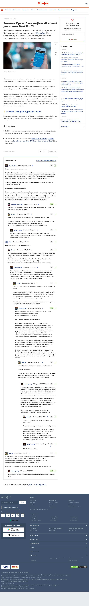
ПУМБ (32, 141)
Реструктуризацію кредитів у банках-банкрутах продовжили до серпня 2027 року (72, 100)
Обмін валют (33, 528)
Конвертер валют (34, 507)
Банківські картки (53, 502)
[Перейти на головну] (44, 3)
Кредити (25, 10)
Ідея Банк (26, 141)
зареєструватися (40, 485)
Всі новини (64, 126)
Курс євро (71, 500)
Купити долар (33, 530)
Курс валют (33, 500)
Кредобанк (43, 138)
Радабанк (51, 138)
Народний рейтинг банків (75, 507)
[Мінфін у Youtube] (22, 515)
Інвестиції (52, 10)
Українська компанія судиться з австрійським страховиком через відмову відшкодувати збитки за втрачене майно (72, 89)
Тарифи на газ (72, 504)
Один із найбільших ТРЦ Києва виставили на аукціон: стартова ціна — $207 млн (72, 66)
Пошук (22, 502)
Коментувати (53, 151)
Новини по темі (67, 46)
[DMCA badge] (79, 567)
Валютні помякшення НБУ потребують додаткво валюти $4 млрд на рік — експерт (72, 59)
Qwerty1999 (12, 166)
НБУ (28, 38)
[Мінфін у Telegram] (8, 515)
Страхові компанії (73, 560)
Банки (33, 10)
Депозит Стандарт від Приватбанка (23, 111)
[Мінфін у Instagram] (17, 515)
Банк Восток (17, 141)
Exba (10, 242)
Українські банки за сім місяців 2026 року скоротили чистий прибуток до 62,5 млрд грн (72, 111)
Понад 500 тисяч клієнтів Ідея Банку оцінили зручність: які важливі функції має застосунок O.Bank (72, 83)
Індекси (74, 10)
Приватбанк (40, 33)
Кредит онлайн (53, 507)
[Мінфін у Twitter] (13, 515)
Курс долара (52, 500)
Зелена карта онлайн (35, 558)
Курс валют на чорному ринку (76, 528)
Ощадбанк (35, 138)
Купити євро (52, 530)
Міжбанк (32, 504)
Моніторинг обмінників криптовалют (39, 509)
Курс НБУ (32, 502)
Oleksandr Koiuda (17, 204)
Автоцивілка (33, 560)
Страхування (42, 10)
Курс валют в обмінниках (55, 528)
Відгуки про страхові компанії (56, 558)
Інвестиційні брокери (74, 502)
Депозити (16, 10)
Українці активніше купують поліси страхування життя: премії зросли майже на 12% (72, 72)
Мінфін (12, 151)
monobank (37, 141)
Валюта (8, 10)
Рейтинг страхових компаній (76, 558)
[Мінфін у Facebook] (3, 515)
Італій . (13, 214)
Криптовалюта (63, 10)
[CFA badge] (24, 567)
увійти (30, 485)
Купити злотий (72, 530)
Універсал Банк (47, 141)
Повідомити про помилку (10, 507)
